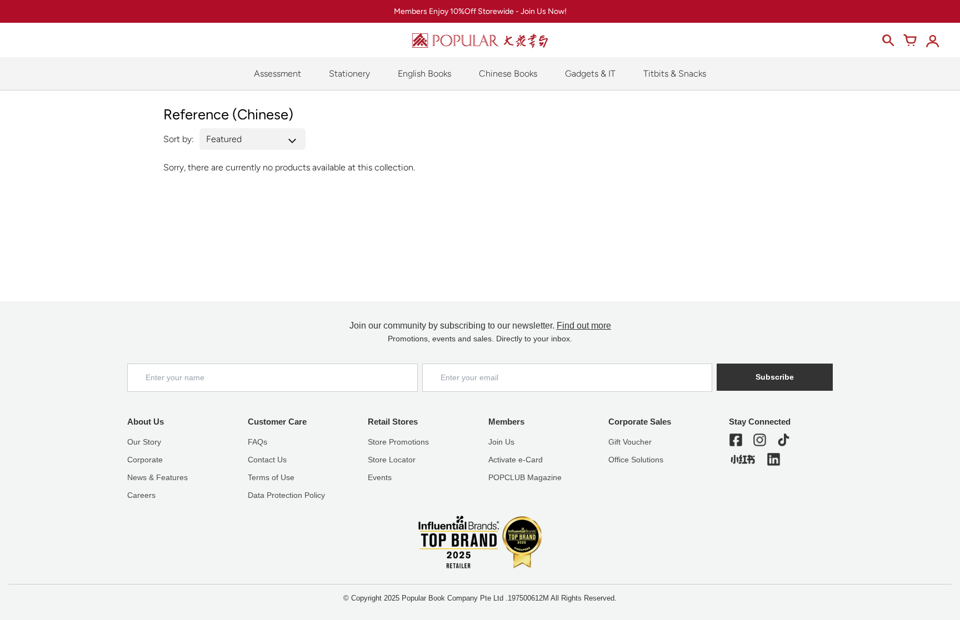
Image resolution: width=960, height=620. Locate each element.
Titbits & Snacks (674, 73)
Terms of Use (271, 477)
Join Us (501, 441)
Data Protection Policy (286, 495)
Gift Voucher (630, 441)
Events (380, 477)
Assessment (277, 73)
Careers (141, 495)
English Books (424, 73)
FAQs (257, 441)
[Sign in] (932, 40)
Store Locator (392, 459)
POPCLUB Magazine (525, 477)
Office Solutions (635, 459)
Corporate (145, 459)
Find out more (584, 325)
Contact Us (267, 459)
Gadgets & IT (590, 73)
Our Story (144, 441)
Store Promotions (398, 441)
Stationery (349, 73)
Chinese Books (508, 73)
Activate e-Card (515, 459)
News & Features (157, 477)
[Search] (888, 40)
